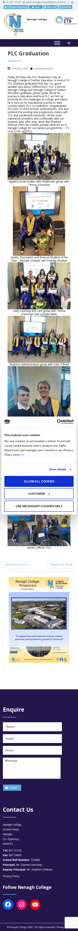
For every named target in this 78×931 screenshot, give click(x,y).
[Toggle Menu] (57, 43)
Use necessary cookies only (39, 506)
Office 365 (51, 7)
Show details (57, 469)
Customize (36, 493)
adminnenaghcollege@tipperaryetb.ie (45, 2)
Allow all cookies (39, 481)
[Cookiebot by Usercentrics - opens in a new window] (57, 421)
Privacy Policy (11, 876)
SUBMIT (13, 787)
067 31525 (15, 2)
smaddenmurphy (44, 68)
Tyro (36, 7)
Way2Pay (66, 7)
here (16, 454)
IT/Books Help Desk (17, 7)
